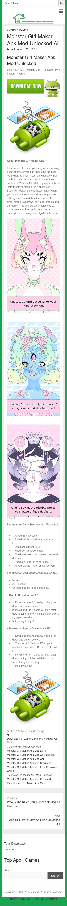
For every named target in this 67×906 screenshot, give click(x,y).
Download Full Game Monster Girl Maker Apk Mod (32, 740)
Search (8, 870)
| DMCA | (14, 898)
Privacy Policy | (25, 898)
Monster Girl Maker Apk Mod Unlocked (29, 779)
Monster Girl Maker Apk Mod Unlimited (30, 775)
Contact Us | (51, 898)
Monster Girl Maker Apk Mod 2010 (26, 750)
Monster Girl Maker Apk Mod (24, 746)
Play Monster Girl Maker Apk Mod (26, 783)
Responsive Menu (61, 11)
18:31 (33, 49)
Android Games (17, 30)
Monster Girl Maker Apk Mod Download (29, 763)
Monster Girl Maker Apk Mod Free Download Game (32, 769)
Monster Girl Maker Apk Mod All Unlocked (30, 754)
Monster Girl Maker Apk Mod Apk (25, 759)
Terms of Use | (39, 898)
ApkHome (16, 49)
